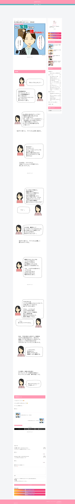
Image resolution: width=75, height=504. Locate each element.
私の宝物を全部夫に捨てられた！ (18, 425)
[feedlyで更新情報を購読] (54, 29)
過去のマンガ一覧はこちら (37, 4)
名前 (15, 475)
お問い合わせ (48, 501)
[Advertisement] (37, 11)
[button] (30, 429)
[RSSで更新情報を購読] (55, 29)
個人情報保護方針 (59, 501)
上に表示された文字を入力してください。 (21, 481)
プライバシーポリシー (53, 501)
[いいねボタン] (15, 408)
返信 (44, 462)
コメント (16, 466)
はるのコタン (54, 25)
